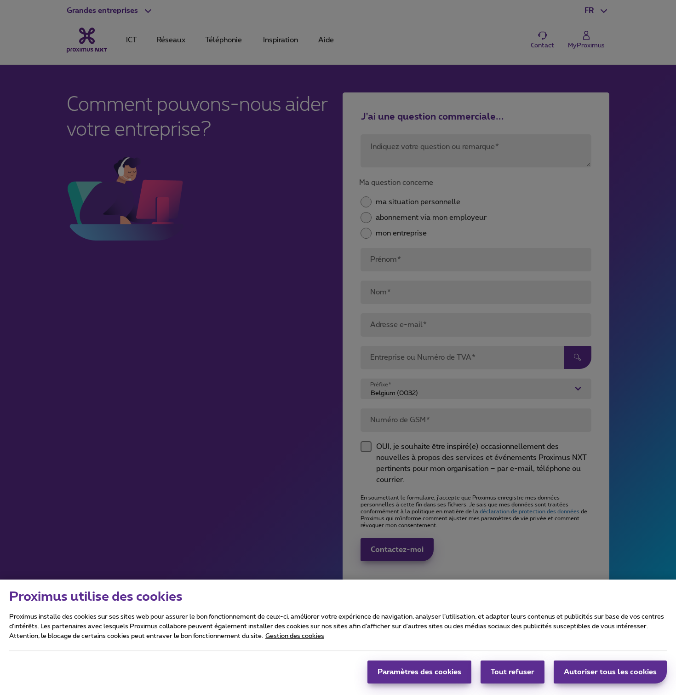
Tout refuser (512, 672)
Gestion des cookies (294, 636)
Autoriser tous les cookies (610, 672)
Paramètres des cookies (419, 672)
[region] (338, 637)
